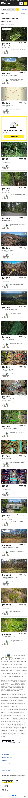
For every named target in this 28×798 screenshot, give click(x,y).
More (7, 13)
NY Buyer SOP (6, 770)
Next (18, 649)
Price (2, 13)
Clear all (23, 13)
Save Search (23, 9)
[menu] (25, 3)
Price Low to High (9, 24)
